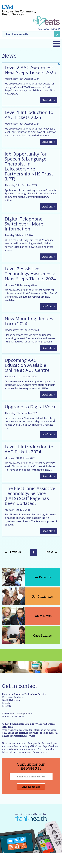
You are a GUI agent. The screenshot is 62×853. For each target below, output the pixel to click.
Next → (51, 552)
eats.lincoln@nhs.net (21, 713)
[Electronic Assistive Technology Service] (46, 20)
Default (55, 29)
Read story (48, 100)
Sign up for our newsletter (31, 766)
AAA (40, 29)
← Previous (13, 552)
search (57, 34)
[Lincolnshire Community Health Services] (19, 8)
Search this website (31, 34)
